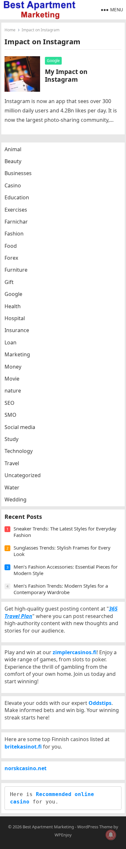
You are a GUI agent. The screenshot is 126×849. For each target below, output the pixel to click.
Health (13, 306)
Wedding (15, 499)
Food (11, 245)
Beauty (13, 161)
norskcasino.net (26, 768)
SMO (10, 414)
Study (11, 439)
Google (53, 60)
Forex (11, 257)
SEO (10, 402)
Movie (12, 378)
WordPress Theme (94, 827)
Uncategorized (23, 475)
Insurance (17, 330)
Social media (20, 427)
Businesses (18, 173)
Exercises (16, 209)
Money (13, 366)
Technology (19, 451)
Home (10, 30)
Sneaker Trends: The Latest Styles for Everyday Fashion (65, 531)
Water (12, 487)
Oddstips (100, 703)
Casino (13, 185)
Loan (10, 342)
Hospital (15, 318)
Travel (12, 463)
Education (17, 197)
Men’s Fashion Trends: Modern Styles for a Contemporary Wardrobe (61, 588)
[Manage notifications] (111, 835)
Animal (13, 149)
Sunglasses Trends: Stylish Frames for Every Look (62, 550)
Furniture (16, 269)
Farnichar (16, 221)
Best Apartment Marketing (48, 827)
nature (13, 390)
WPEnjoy (63, 835)
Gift (9, 282)
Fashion (14, 233)
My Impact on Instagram (66, 75)
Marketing (17, 354)
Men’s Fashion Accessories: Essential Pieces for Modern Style (66, 569)
